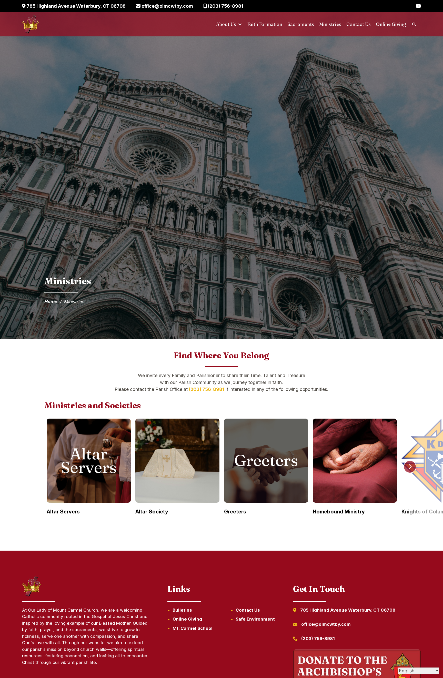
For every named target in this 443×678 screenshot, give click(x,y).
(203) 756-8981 (225, 6)
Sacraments (300, 24)
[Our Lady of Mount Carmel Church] (30, 24)
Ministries (330, 24)
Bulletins (182, 610)
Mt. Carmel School (193, 628)
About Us (226, 24)
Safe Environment (255, 619)
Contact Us (358, 24)
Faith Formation (264, 24)
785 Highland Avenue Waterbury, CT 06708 (76, 6)
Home (50, 301)
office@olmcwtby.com (166, 6)
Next (410, 466)
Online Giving (391, 24)
